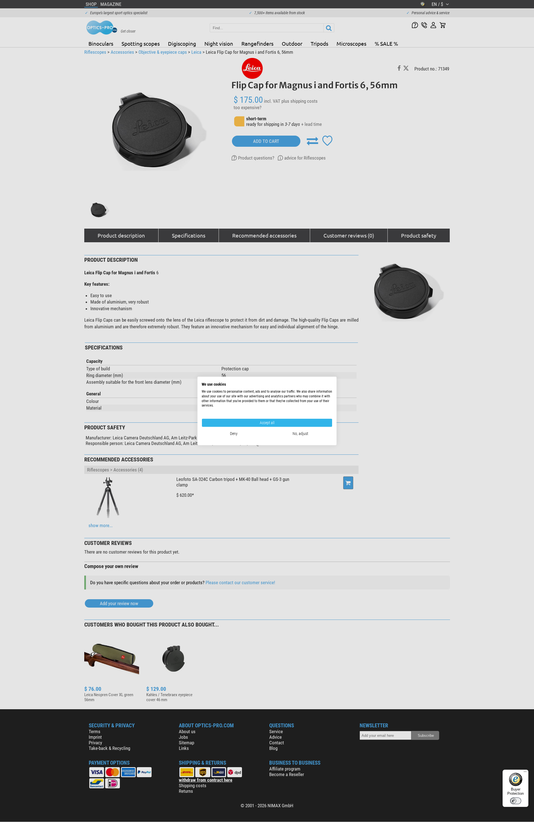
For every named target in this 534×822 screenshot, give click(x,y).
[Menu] (525, 773)
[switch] (515, 800)
